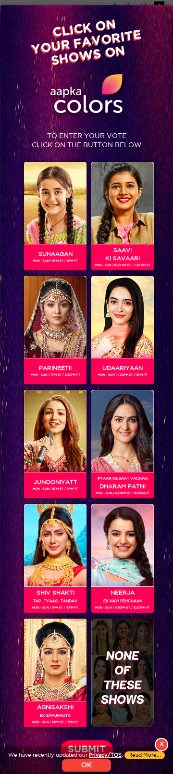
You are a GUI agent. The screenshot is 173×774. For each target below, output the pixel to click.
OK (86, 765)
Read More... (144, 755)
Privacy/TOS (105, 755)
